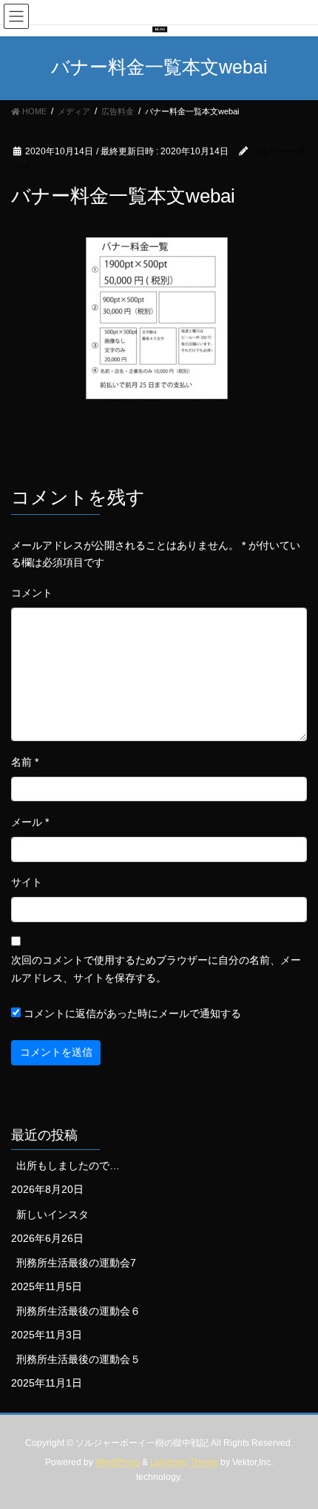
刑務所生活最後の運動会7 (76, 1263)
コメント (32, 593)
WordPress (117, 1462)
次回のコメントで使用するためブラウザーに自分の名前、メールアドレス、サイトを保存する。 (156, 969)
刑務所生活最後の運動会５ (78, 1359)
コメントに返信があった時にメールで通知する (131, 1013)
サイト (26, 882)
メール (30, 822)
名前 (24, 762)
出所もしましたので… (68, 1165)
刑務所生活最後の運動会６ (78, 1311)
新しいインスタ (52, 1214)
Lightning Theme (184, 1462)
